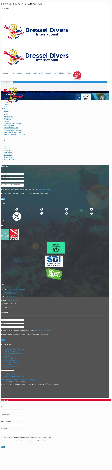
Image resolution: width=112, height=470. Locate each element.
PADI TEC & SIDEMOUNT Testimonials (14, 134)
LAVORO (6, 356)
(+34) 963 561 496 (10, 296)
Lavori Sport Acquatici (10, 367)
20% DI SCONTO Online (7, 380)
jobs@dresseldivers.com (11, 374)
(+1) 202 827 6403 (10, 293)
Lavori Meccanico (9, 364)
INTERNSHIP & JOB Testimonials (13, 123)
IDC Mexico (7, 99)
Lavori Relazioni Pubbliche (11, 362)
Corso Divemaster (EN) (10, 351)
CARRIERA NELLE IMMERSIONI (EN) (14, 349)
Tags (5, 107)
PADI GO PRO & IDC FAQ (11, 128)
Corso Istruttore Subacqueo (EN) (13, 353)
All (5, 115)
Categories (7, 104)
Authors (6, 109)
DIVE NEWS (7, 119)
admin (5, 148)
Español (6, 114)
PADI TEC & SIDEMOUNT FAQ (12, 132)
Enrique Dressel (8, 157)
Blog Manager (8, 153)
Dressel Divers (8, 150)
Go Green (6, 121)
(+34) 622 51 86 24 (12, 300)
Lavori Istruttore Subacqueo (12, 360)
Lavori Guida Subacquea (10, 358)
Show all (6, 111)
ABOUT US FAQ (8, 117)
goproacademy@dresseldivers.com (14, 376)
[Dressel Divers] (36, 106)
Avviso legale (32, 380)
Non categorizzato (9, 126)
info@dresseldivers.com (18, 289)
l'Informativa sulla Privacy (44, 190)
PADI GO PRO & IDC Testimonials (13, 130)
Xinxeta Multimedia (9, 159)
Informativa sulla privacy (20, 380)
